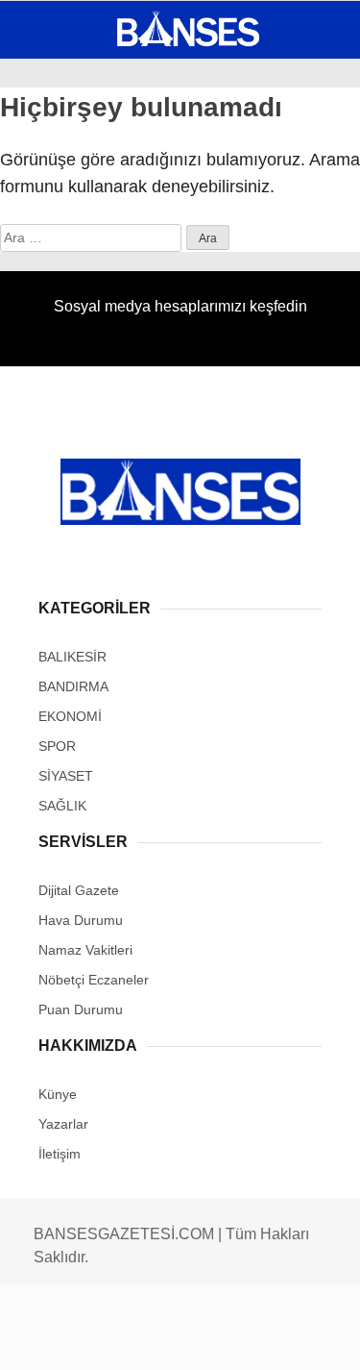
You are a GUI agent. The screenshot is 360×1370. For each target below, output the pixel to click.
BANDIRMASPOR (80, 275)
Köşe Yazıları (77, 353)
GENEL (50, 158)
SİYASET (56, 236)
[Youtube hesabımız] (228, 1339)
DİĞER (48, 392)
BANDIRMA (62, 197)
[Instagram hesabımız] (172, 1339)
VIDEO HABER (72, 314)
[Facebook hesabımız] (60, 1339)
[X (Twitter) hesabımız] (116, 1339)
